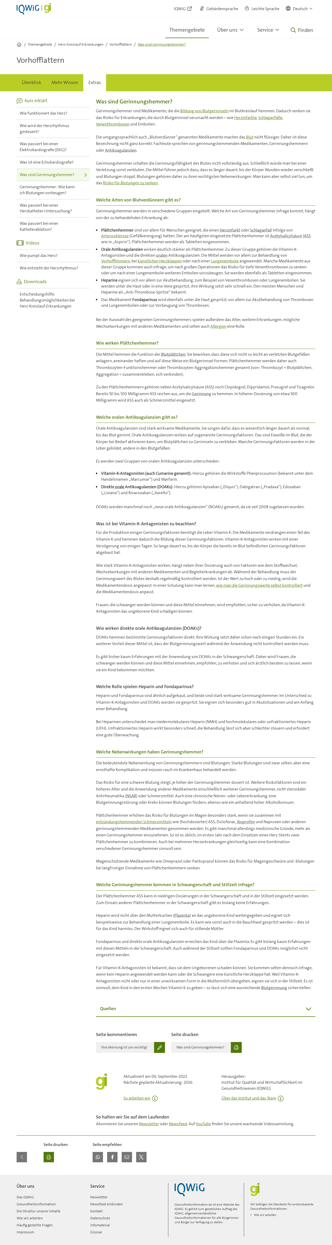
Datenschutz (100, 1218)
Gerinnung (201, 393)
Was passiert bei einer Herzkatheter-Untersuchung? (46, 208)
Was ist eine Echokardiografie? (47, 162)
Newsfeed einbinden (106, 1204)
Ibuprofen (246, 821)
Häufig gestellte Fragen (35, 1225)
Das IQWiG (25, 1197)
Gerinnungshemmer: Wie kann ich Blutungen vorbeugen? (47, 189)
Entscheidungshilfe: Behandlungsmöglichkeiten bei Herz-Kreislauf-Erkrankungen (47, 300)
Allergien (218, 326)
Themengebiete (187, 29)
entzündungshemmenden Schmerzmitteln (134, 821)
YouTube (203, 1124)
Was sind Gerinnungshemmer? (47, 174)
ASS (307, 236)
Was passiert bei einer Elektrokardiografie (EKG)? (43, 146)
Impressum (25, 1232)
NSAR (131, 796)
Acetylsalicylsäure (286, 236)
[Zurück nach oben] (310, 1178)
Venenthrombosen (112, 124)
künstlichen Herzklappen (160, 261)
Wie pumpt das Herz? (39, 255)
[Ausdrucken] (49, 1157)
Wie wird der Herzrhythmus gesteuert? (44, 128)
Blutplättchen (173, 354)
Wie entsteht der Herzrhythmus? (49, 268)
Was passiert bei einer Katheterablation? (39, 226)
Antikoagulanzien (120, 150)
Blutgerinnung (274, 987)
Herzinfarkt (230, 230)
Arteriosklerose (115, 236)
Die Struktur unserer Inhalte (38, 1211)
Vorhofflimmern (115, 261)
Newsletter (149, 1124)
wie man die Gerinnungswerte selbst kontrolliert (259, 585)
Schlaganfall (261, 230)
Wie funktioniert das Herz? (43, 113)
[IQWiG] (189, 1189)
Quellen (108, 1008)
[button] (299, 9)
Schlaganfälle (270, 117)
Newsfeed (178, 1124)
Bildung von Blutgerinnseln (204, 111)
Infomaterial (100, 1225)
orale (119, 486)
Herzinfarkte (245, 117)
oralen (162, 255)
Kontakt (96, 1211)
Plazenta (182, 915)
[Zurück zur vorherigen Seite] (22, 1157)
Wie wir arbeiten (30, 1218)
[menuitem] (31, 82)
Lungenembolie (225, 261)
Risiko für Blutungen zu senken (130, 183)
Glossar (96, 1232)
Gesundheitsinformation (36, 1204)
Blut (249, 137)
